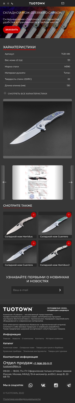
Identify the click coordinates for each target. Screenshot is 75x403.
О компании (27, 338)
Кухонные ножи (10, 347)
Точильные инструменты (34, 351)
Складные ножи (27, 347)
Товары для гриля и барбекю (49, 347)
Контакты (39, 338)
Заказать (11, 29)
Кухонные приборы (12, 351)
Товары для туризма (57, 351)
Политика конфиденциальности (22, 399)
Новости (16, 338)
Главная (6, 338)
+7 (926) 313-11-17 (42, 363)
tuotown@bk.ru (12, 366)
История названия (54, 338)
